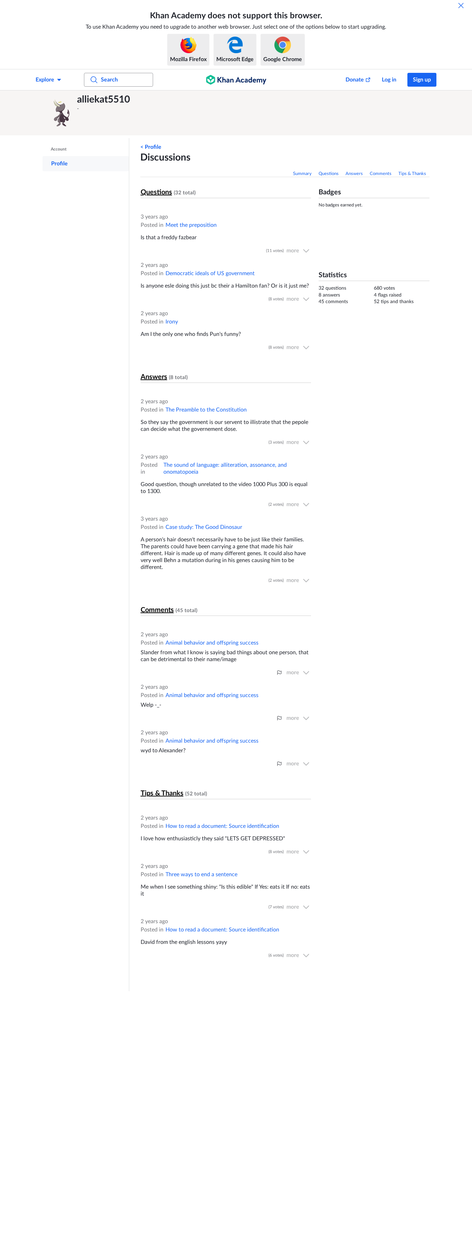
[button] (61, 113)
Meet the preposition (191, 225)
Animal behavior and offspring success (212, 643)
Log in (389, 80)
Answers (354, 174)
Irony (172, 322)
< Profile (150, 147)
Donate (355, 80)
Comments (380, 174)
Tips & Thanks (412, 174)
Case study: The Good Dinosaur (204, 527)
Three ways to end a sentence (201, 874)
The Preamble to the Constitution (206, 410)
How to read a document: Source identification (222, 826)
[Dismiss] (460, 5)
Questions (329, 174)
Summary (302, 174)
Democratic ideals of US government (210, 273)
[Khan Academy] (236, 79)
